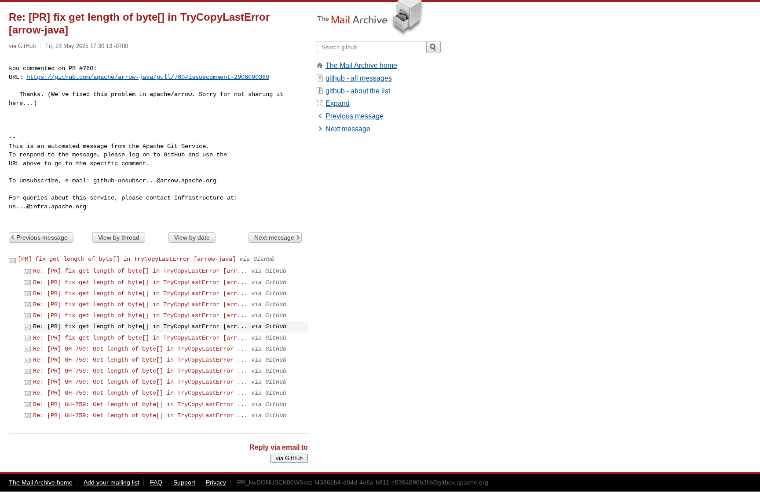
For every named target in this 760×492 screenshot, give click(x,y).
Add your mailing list (111, 482)
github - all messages (358, 78)
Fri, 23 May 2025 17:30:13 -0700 (86, 46)
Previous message (42, 237)
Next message (274, 237)
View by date (192, 237)
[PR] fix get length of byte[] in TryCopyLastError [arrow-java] (127, 259)
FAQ (156, 482)
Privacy (216, 482)
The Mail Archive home (361, 65)
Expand (337, 103)
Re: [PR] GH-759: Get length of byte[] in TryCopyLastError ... (140, 348)
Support (184, 482)
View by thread (118, 237)
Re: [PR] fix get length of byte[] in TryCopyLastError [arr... (140, 270)
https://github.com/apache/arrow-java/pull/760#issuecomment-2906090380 (147, 77)
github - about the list (357, 91)
